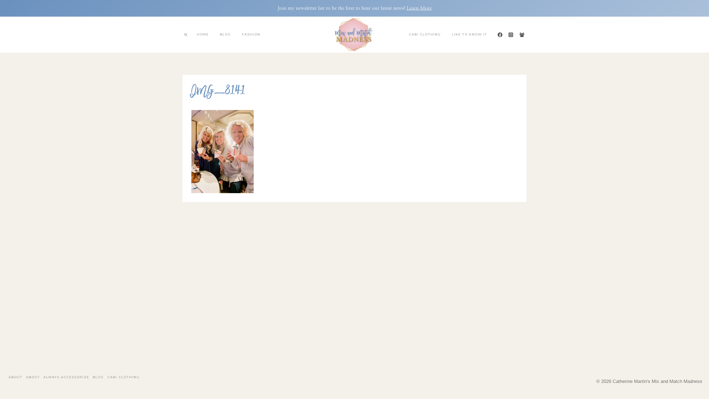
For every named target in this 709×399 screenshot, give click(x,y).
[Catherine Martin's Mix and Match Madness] (354, 34)
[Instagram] (511, 34)
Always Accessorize (66, 377)
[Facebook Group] (521, 34)
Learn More (419, 8)
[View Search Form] (186, 35)
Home (203, 34)
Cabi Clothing (425, 34)
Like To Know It (469, 34)
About (15, 377)
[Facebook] (500, 34)
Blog (225, 34)
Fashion (251, 34)
